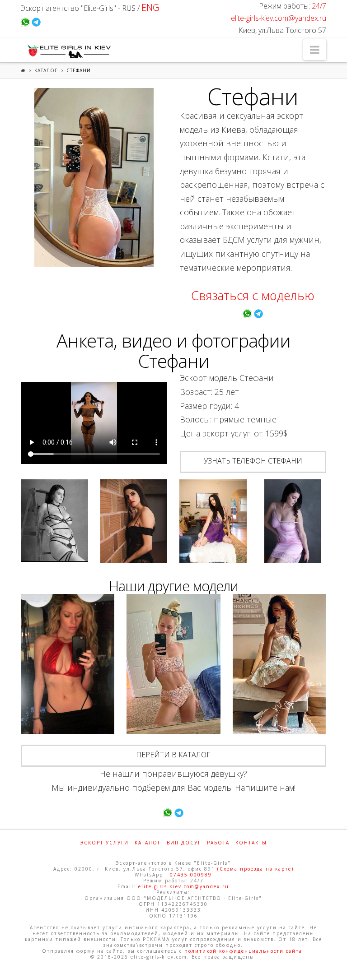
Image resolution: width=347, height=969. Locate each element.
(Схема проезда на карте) (255, 869)
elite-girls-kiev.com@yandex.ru (278, 18)
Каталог (45, 70)
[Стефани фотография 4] (213, 521)
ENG (150, 7)
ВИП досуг (184, 842)
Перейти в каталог (173, 755)
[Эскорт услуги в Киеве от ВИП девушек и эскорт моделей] (68, 51)
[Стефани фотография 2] (54, 520)
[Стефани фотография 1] (94, 177)
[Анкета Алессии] (279, 664)
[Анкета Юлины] (173, 664)
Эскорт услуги (104, 842)
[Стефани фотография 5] (292, 521)
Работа (218, 842)
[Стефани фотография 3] (134, 521)
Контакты (251, 842)
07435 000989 (191, 875)
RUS (129, 8)
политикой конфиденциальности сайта (243, 951)
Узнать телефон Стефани (253, 461)
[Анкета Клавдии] (67, 664)
